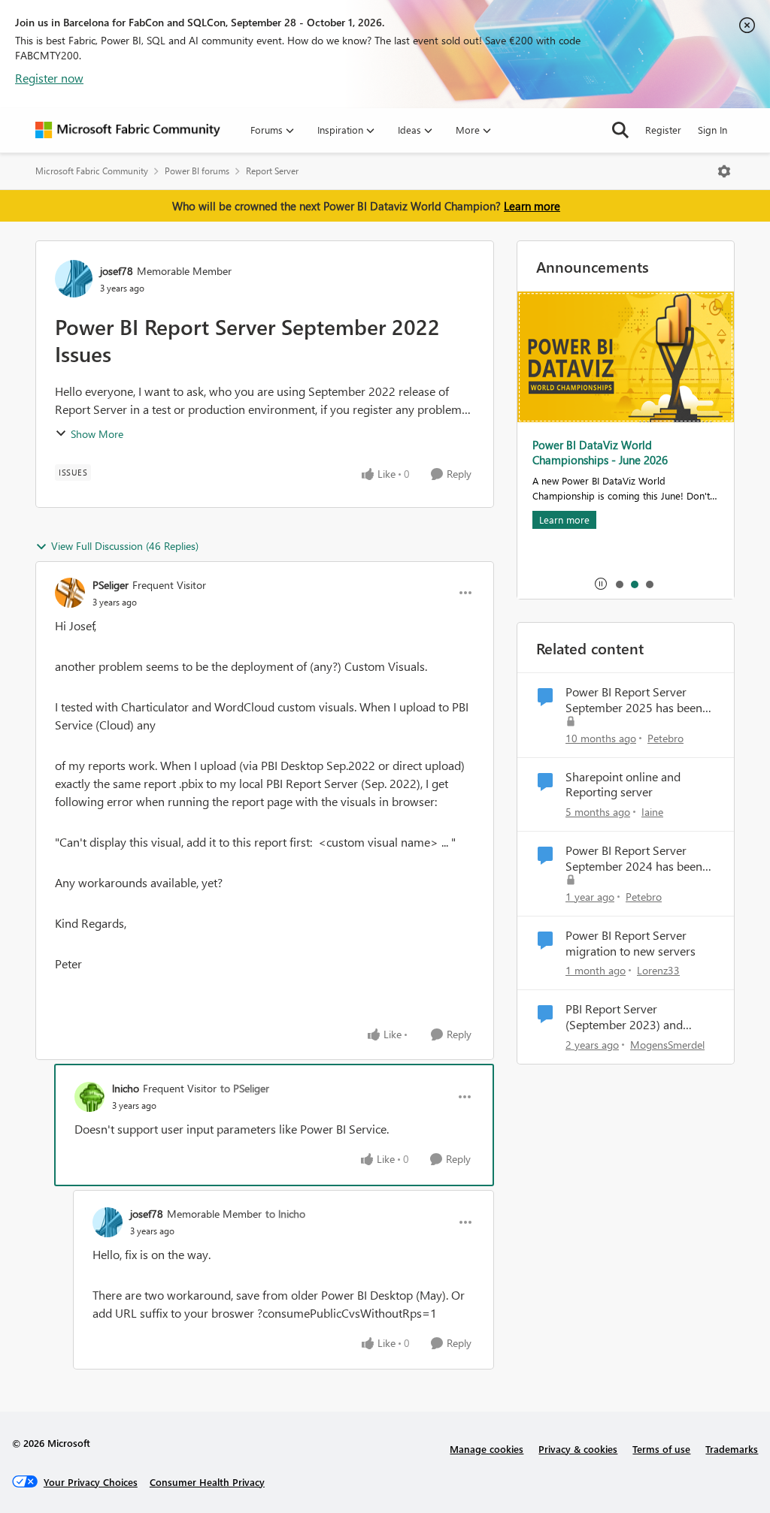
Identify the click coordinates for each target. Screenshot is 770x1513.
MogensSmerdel (667, 1044)
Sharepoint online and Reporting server (623, 784)
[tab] (618, 583)
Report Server (272, 171)
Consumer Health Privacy (207, 1481)
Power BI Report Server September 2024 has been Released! (633, 858)
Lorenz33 (658, 970)
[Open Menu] (724, 171)
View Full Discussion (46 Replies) (125, 546)
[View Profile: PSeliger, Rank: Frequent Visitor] (70, 593)
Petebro (665, 738)
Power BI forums (197, 171)
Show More (97, 434)
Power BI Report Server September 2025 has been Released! (633, 700)
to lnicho (285, 1213)
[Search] (620, 130)
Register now (49, 78)
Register (663, 129)
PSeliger (110, 585)
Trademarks (731, 1448)
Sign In (712, 129)
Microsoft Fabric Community (91, 171)
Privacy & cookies (577, 1448)
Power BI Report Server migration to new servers (630, 943)
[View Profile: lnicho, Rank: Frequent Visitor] (89, 1097)
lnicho (125, 1088)
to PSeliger (244, 1088)
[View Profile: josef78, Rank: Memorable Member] (73, 278)
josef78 (116, 271)
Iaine (652, 812)
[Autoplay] (601, 583)
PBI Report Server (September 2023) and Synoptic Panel (624, 1017)
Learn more (532, 205)
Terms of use (661, 1448)
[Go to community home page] (127, 130)
